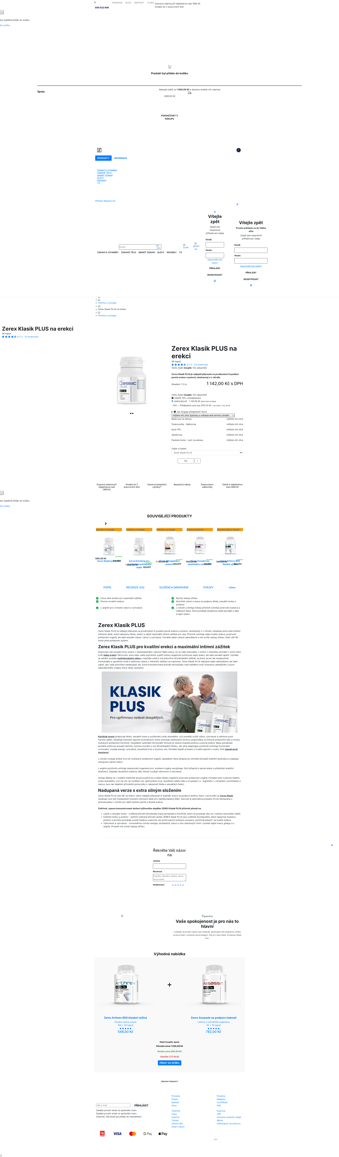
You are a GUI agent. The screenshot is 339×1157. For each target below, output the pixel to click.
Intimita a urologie (107, 302)
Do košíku (5, 25)
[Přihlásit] (197, 246)
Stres (174, 1105)
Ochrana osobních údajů (229, 1117)
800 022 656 (102, 7)
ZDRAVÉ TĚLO (104, 173)
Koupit (117, 561)
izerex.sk (160, 1150)
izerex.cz (169, 1150)
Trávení (175, 1120)
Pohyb (174, 1099)
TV (98, 183)
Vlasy (174, 1114)
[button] (101, 380)
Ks (185, 461)
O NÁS (150, 2)
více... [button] (216, 1139)
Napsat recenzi (169, 893)
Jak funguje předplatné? (191, 411)
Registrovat (109, 201)
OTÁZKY (208, 587)
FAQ (219, 1105)
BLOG (128, 2)
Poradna (221, 1096)
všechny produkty (169, 1081)
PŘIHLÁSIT (141, 1105)
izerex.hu (178, 1150)
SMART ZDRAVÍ (105, 175)
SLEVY (100, 178)
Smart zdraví (177, 1126)
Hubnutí (175, 1117)
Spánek (175, 1102)
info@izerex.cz (192, 1139)
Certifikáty (222, 1102)
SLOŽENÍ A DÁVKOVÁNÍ (173, 587)
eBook (220, 1120)
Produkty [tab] (103, 158)
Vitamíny (175, 1110)
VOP (219, 1114)
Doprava (221, 1110)
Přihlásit (99, 201)
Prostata (175, 1096)
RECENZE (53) (135, 587)
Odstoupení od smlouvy (229, 1123)
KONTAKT (139, 2)
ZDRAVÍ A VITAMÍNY (107, 170)
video (232, 587)
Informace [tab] (120, 158)
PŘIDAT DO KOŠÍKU (207, 468)
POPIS (107, 587)
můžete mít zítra (202, 415)
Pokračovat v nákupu (169, 117)
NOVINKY (102, 180)
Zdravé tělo (177, 1123)
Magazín (221, 1099)
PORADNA (117, 2)
